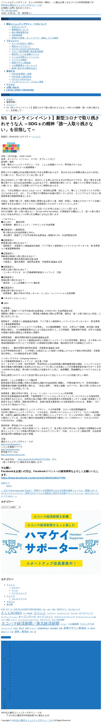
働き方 (21, 628)
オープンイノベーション (9, 617)
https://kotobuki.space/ (10, 449)
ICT (7, 609)
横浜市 (92, 628)
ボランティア (45, 620)
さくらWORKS (11, 613)
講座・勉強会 (22, 631)
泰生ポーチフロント (21, 46)
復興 (60, 628)
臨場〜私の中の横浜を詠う (24, 68)
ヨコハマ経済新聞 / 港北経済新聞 (27, 51)
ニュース (10, 596)
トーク (15, 590)
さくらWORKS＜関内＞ (23, 43)
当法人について (19, 27)
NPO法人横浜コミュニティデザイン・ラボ (21, 5)
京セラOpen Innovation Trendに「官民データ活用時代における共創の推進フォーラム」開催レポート (49, 490)
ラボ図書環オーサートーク (24, 65)
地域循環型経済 (43, 628)
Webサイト (62, 609)
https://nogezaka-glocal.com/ (13, 454)
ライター (64, 624)
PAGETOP (6, 637)
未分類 (9, 604)
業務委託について (20, 29)
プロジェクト (12, 659)
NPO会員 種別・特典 (21, 74)
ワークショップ (19, 593)
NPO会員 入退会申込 (21, 76)
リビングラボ (87, 624)
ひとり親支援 (28, 613)
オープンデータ (27, 616)
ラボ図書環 (73, 624)
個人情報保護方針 (20, 32)
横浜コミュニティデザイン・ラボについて (26, 642)
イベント (10, 105)
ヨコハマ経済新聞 (58, 620)
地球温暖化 (54, 628)
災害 (11, 632)
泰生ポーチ (5, 632)
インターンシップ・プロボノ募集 (28, 82)
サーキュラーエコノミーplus (86, 617)
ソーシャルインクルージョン (28, 620)
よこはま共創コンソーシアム (25, 57)
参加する (10, 689)
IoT (11, 609)
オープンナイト (45, 616)
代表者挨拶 (17, 35)
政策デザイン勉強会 (21, 63)
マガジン (10, 601)
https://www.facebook (14, 477)
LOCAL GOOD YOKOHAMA (25, 49)
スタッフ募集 (5, 619)
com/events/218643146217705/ (46, 477)
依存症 (15, 628)
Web (54, 609)
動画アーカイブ (31, 628)
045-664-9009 (11, 10)
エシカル (74, 613)
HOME (9, 99)
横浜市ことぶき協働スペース (25, 54)
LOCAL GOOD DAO (21, 79)
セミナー (16, 587)
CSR (3, 609)
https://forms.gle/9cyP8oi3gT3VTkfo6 (34, 459)
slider (49, 609)
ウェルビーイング (63, 613)
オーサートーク (86, 613)
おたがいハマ (74, 609)
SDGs (9, 486)
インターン (51, 613)
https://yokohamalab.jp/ (11, 444)
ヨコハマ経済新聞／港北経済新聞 (30, 623)
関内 (31, 632)
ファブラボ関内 (19, 60)
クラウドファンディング (64, 617)
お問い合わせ (12, 705)
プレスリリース (19, 599)
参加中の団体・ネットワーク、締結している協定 (35, 38)
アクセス (10, 702)
